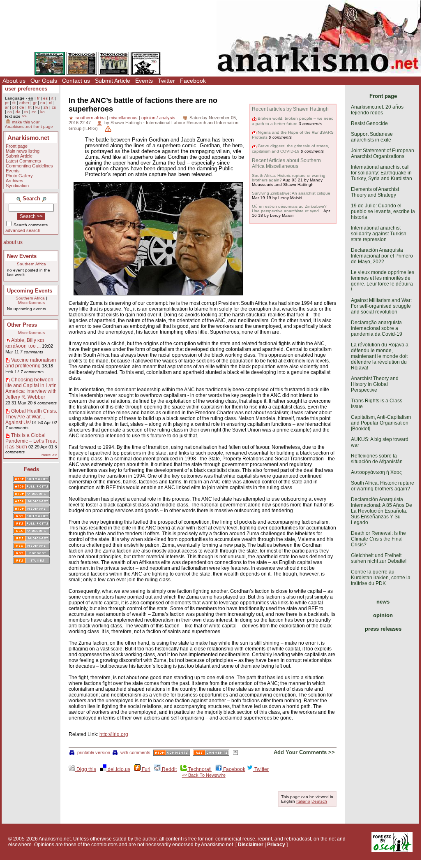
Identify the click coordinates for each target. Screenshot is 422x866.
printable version (93, 752)
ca (9, 111)
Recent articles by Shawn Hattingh (290, 109)
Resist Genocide (369, 123)
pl (14, 107)
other (24, 102)
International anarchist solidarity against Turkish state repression (378, 233)
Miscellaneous (31, 302)
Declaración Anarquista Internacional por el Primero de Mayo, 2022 (382, 256)
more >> (49, 455)
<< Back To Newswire (204, 775)
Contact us (76, 80)
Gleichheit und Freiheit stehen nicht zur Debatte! (378, 558)
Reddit (169, 769)
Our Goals (43, 80)
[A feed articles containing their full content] (31, 524)
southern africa (91, 117)
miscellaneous (123, 117)
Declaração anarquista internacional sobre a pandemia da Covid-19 (376, 328)
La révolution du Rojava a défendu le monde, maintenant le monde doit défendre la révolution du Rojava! (379, 356)
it (52, 98)
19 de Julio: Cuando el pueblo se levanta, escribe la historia (383, 211)
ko (42, 111)
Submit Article (112, 80)
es (45, 98)
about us (13, 242)
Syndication (17, 185)
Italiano (303, 801)
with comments (135, 752)
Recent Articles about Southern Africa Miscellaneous (286, 163)
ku (37, 107)
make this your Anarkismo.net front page (29, 124)
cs (54, 107)
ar (7, 107)
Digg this (85, 769)
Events (144, 80)
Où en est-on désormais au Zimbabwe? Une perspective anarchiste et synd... (289, 208)
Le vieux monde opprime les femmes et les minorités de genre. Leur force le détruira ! (382, 281)
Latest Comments (23, 160)
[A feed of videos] (31, 494)
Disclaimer (250, 844)
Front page (17, 146)
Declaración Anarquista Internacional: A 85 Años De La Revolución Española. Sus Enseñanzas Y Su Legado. (381, 511)
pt (7, 102)
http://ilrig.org (113, 734)
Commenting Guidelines (29, 165)
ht (30, 107)
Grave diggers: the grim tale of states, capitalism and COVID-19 (290, 148)
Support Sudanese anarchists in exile (372, 137)
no (42, 102)
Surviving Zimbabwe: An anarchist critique (291, 193)
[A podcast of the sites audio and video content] (31, 554)
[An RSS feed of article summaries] (31, 517)
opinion (383, 615)
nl (50, 102)
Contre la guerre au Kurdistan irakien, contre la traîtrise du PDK (380, 577)
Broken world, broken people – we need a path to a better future (293, 120)
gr (35, 102)
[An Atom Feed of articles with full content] (31, 487)
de (21, 107)
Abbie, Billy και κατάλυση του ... (24, 343)
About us (13, 80)
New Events (22, 256)
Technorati (199, 769)
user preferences (26, 89)
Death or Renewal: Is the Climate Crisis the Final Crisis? (378, 539)
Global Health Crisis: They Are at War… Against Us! (31, 416)
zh (46, 107)
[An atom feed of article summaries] (31, 480)
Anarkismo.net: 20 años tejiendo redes (377, 110)
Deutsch (319, 801)
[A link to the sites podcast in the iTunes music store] (31, 561)
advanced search (22, 230)
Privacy (276, 844)
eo (34, 111)
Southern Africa (31, 264)
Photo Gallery (19, 175)
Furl (145, 769)
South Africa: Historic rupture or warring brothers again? (382, 486)
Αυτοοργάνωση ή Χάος (376, 472)
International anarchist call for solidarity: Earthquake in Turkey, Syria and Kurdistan (381, 172)
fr (38, 98)
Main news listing (22, 151)
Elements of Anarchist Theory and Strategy (375, 192)
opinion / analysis (158, 117)
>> (24, 116)
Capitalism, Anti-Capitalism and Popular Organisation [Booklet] (381, 423)
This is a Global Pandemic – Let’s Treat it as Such (31, 441)
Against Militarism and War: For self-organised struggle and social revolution (381, 306)
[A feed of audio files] (31, 502)
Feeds (31, 469)
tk (14, 102)
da (18, 111)
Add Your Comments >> (304, 752)
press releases (383, 629)
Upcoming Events (29, 291)
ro (26, 111)
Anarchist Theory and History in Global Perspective (375, 384)
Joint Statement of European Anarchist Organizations (382, 153)
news (383, 602)
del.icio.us (118, 769)
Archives (14, 180)
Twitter (166, 80)
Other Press (22, 325)
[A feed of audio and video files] (31, 509)
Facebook (193, 80)
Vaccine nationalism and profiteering (30, 363)
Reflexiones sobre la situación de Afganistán (377, 458)
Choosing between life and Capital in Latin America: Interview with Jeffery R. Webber (31, 388)
